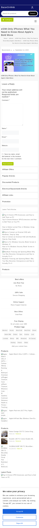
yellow (26, 342)
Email (4, 137)
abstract (4, 330)
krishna (26, 334)
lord (32, 334)
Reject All (19, 523)
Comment (6, 100)
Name (4, 128)
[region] (19, 508)
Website (5, 145)
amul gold (19, 330)
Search (33, 13)
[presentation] (31, 472)
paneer (20, 342)
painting (13, 342)
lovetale (5, 338)
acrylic (12, 330)
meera (12, 338)
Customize (19, 517)
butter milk (8, 334)
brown (34, 330)
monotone (24, 338)
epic (21, 334)
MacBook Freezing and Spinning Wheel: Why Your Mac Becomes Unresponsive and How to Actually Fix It (18, 261)
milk (17, 338)
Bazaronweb (6, 50)
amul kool (27, 330)
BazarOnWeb (8, 7)
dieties (15, 334)
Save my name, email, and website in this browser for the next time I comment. (12, 156)
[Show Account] (32, 7)
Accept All (19, 511)
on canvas (32, 338)
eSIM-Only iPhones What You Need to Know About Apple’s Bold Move (18, 32)
